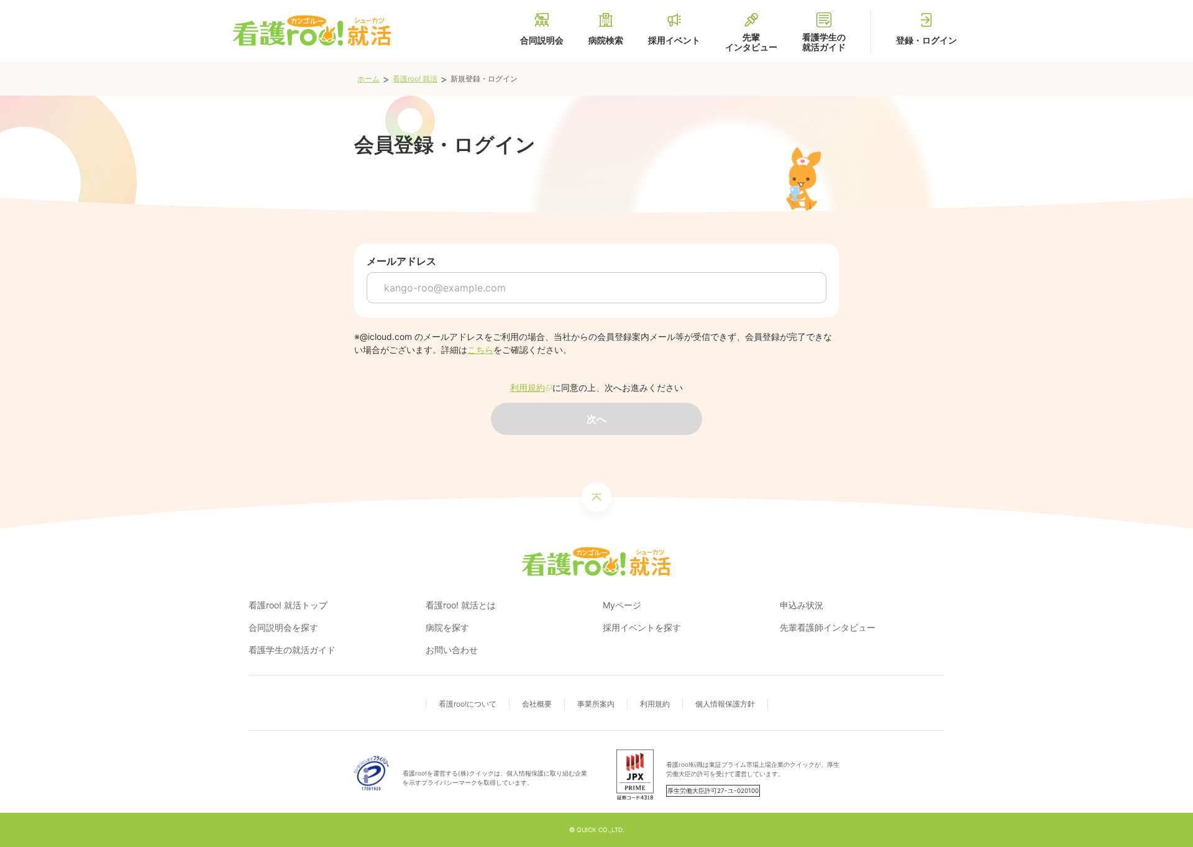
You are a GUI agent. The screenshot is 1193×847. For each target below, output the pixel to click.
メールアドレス (401, 261)
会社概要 (537, 703)
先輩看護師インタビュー (827, 627)
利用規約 (655, 703)
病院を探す (447, 627)
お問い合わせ (452, 649)
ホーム (368, 78)
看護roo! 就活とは (461, 605)
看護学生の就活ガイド (292, 649)
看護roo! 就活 (415, 78)
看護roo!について (467, 703)
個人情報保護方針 (725, 703)
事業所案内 (596, 703)
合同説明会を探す (283, 627)
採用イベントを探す (642, 627)
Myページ (622, 605)
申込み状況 (801, 605)
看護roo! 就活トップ (288, 605)
